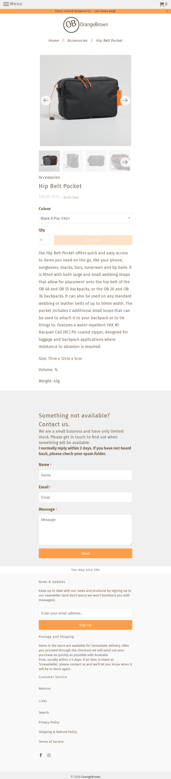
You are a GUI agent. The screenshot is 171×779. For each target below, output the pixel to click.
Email (45, 487)
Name (45, 464)
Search (44, 713)
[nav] (12, 4)
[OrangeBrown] (85, 26)
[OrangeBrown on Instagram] (49, 755)
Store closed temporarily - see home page (85, 11)
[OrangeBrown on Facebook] (41, 755)
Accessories (77, 40)
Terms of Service (51, 742)
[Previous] (46, 100)
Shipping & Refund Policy (58, 732)
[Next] (125, 100)
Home (54, 40)
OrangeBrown (90, 777)
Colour (45, 208)
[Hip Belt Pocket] (85, 100)
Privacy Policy (49, 722)
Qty (42, 230)
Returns (45, 689)
